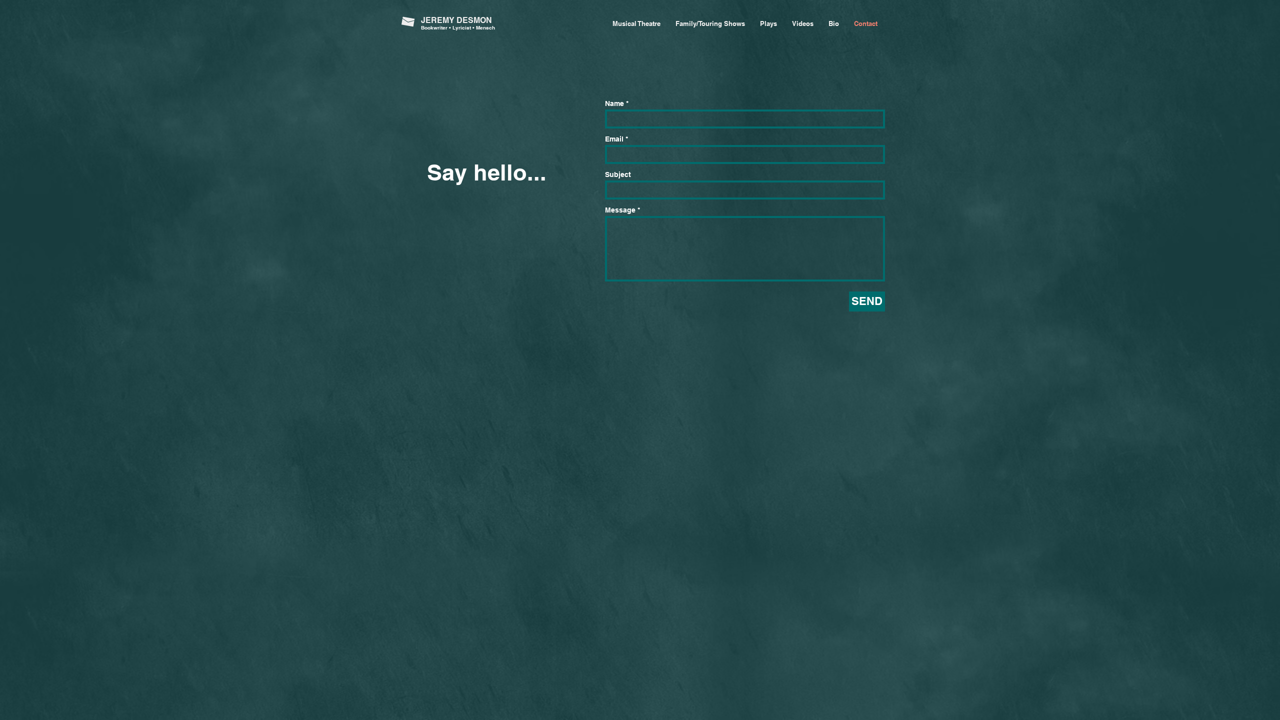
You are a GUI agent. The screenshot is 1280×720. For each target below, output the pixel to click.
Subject (618, 174)
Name (614, 103)
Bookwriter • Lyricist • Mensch (458, 27)
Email (614, 139)
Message (620, 210)
